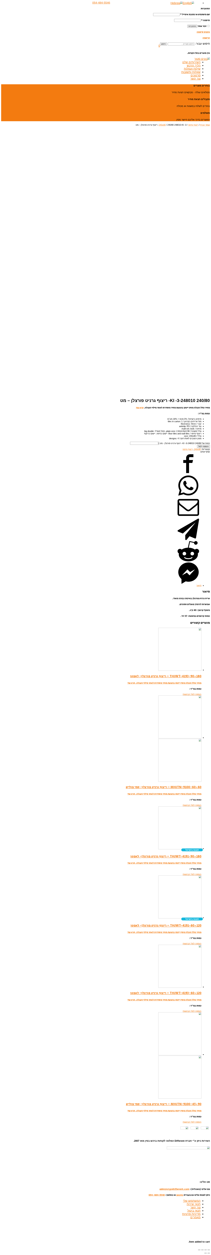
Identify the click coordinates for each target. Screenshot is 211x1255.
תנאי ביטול (194, 1210)
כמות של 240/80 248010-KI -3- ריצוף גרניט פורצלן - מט (185, 443)
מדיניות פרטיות (191, 1214)
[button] (159, 45)
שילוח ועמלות (192, 68)
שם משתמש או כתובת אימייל (195, 14)
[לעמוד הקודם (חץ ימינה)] (209, 1253)
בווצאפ (179, 1195)
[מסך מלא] (202, 1249)
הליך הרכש (194, 65)
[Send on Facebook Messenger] (188, 583)
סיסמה (205, 20)
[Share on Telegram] (188, 539)
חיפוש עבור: (202, 43)
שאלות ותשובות (191, 72)
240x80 (162, 125)
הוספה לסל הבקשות (192, 694)
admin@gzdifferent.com (174, 1189)
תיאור (198, 585)
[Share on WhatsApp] (188, 495)
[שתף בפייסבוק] (188, 473)
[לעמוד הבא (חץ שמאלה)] (205, 1253)
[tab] (101, 585)
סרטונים (196, 75)
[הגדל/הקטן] (199, 1249)
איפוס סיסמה (203, 32)
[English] (188, 3)
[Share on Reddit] (188, 561)
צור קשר (195, 78)
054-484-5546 (157, 1195)
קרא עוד (140, 407)
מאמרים (195, 1217)
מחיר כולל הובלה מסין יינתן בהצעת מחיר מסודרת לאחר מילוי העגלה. (168, 683)
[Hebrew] (177, 3)
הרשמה (206, 38)
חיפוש (163, 44)
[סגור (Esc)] (209, 1249)
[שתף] (205, 1249)
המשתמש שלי (192, 1200)
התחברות (192, 26)
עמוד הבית (205, 125)
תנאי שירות (194, 1204)
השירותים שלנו (191, 62)
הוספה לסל (203, 446)
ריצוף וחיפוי (193, 125)
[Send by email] (188, 517)
